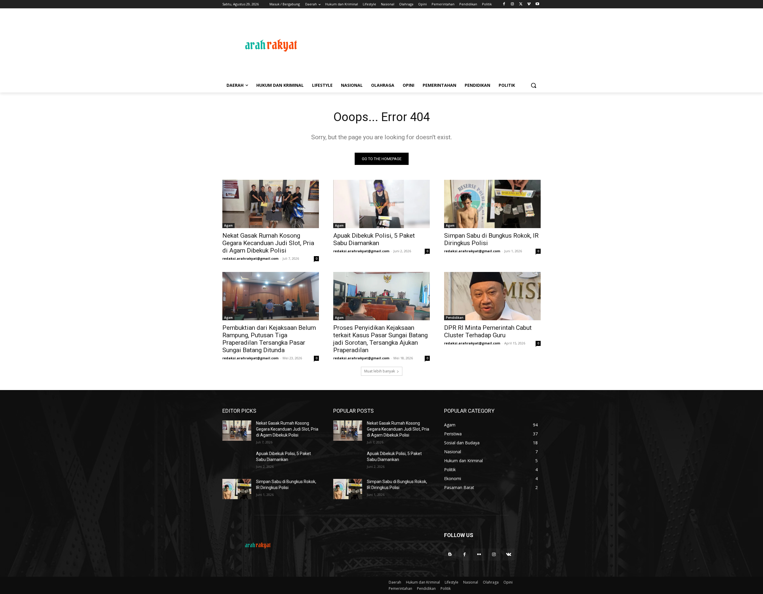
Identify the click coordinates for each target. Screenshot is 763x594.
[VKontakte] (508, 554)
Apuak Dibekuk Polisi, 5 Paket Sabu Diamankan (374, 239)
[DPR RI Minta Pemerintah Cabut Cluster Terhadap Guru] (492, 296)
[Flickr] (479, 554)
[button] (533, 85)
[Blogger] (450, 554)
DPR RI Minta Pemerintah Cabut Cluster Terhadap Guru (488, 331)
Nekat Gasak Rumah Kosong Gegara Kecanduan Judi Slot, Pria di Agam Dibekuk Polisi (268, 243)
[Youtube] (537, 4)
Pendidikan (454, 317)
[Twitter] (520, 4)
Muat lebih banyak (379, 371)
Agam (228, 225)
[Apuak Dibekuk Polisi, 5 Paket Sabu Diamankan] (381, 204)
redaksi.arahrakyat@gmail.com (250, 258)
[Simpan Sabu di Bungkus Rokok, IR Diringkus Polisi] (492, 204)
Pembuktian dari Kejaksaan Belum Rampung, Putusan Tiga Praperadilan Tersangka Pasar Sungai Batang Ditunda (269, 339)
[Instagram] (512, 4)
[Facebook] (504, 4)
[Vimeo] (528, 4)
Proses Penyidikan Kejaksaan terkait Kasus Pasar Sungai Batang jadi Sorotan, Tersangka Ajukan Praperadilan (380, 339)
